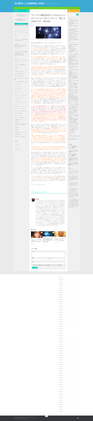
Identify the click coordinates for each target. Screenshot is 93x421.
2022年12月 (61, 306)
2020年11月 (61, 362)
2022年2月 (61, 328)
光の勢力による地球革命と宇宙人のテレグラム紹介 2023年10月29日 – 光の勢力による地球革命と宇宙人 (73, 205)
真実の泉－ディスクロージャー (20, 132)
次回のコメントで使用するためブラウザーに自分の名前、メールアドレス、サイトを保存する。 (47, 265)
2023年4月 (61, 297)
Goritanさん (17, 67)
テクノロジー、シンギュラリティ (20, 95)
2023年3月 (61, 299)
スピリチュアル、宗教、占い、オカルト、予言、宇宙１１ (73, 150)
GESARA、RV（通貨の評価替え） (20, 64)
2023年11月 (61, 281)
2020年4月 (61, 377)
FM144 (16, 62)
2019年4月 (61, 404)
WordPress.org (17, 149)
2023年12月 (61, 279)
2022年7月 (61, 317)
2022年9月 (61, 312)
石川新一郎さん (17, 134)
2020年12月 (61, 359)
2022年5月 (61, 321)
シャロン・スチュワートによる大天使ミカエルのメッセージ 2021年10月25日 (59, 239)
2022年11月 (61, 308)
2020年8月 (61, 368)
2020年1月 (61, 384)
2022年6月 (61, 319)
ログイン (16, 142)
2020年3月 (61, 380)
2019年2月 (61, 409)
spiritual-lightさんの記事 (19, 71)
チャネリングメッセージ (35, 10)
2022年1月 (61, 330)
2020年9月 (61, 366)
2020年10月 (61, 364)
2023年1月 (61, 303)
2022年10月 (61, 310)
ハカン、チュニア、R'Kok (19, 97)
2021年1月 (61, 357)
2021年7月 (61, 344)
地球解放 (16, 122)
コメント (34, 251)
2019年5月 (61, 402)
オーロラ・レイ (17, 86)
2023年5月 (61, 294)
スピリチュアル (17, 90)
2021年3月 (61, 353)
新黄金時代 (17, 127)
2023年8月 (61, 288)
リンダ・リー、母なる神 (19, 117)
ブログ (16, 104)
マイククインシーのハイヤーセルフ (21, 110)
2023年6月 (61, 292)
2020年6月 (61, 373)
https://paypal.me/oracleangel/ (19, 54)
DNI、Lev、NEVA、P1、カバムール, (21, 60)
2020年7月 (61, 371)
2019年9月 (61, 393)
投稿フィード (17, 145)
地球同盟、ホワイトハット (19, 119)
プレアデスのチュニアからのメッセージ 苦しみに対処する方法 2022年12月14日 (73, 171)
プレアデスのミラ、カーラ (19, 106)
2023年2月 (61, 301)
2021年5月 (61, 348)
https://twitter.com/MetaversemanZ (74, 135)
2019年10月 (61, 391)
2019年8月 (61, 395)
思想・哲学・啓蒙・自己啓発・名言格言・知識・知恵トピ (73, 158)
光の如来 (33, 23)
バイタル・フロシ (18, 99)
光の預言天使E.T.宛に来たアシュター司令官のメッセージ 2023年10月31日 (73, 189)
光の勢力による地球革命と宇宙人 (30, 3)
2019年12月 (61, 386)
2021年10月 (61, 337)
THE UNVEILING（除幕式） (19, 73)
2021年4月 (61, 350)
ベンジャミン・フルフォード (20, 108)
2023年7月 (61, 290)
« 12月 (16, 35)
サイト (33, 261)
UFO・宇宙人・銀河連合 (19, 76)
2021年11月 (61, 335)
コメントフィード (18, 147)
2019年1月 (61, 411)
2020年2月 (61, 382)
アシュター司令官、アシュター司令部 (21, 81)
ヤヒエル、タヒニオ (18, 115)
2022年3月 (61, 326)
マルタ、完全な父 (18, 113)
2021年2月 (61, 355)
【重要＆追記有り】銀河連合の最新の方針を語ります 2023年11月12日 (73, 184)
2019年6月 (61, 400)
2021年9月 (61, 339)
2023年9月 (61, 285)
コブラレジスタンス (18, 88)
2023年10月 (61, 283)
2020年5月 (61, 375)
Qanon (16, 69)
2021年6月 (61, 346)
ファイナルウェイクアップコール (20, 101)
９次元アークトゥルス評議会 (20, 136)
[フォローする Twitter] (27, 10)
